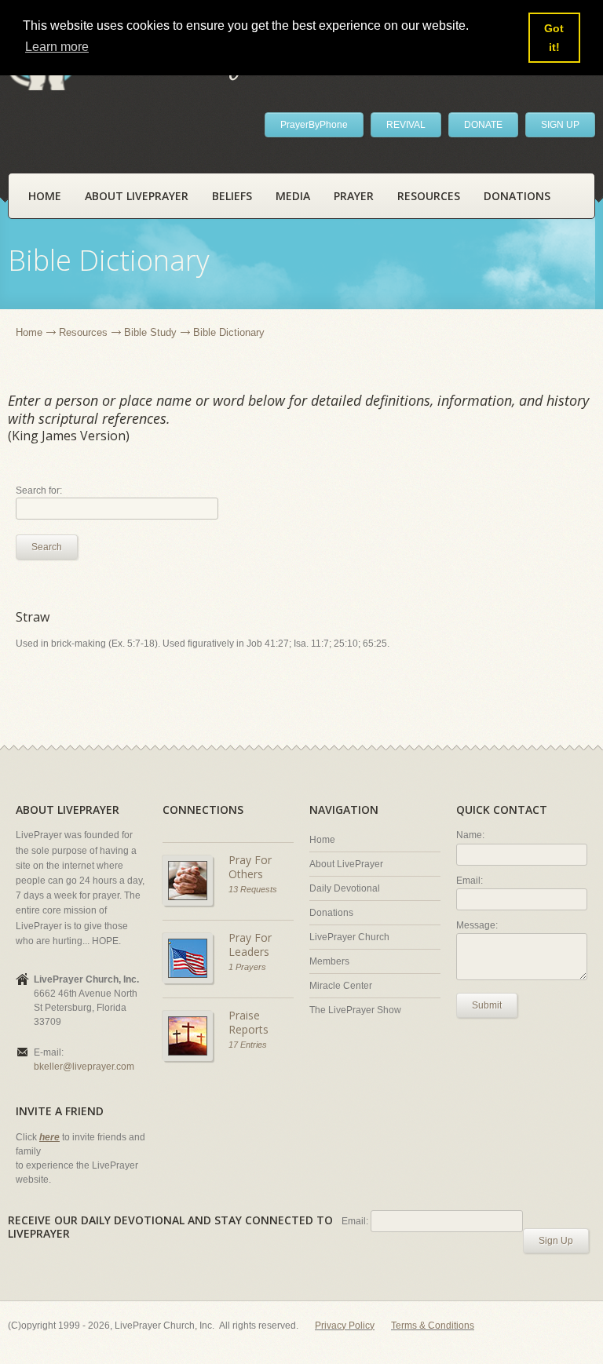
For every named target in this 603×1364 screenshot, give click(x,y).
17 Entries (247, 1044)
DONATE (483, 124)
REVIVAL (406, 124)
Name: (470, 835)
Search (46, 547)
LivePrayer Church (349, 937)
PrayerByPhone (314, 124)
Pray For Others (250, 866)
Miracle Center (340, 985)
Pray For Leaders (250, 944)
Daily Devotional (344, 888)
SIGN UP (560, 124)
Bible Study (150, 332)
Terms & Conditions (432, 1325)
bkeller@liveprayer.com (84, 1066)
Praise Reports (248, 1022)
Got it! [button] (554, 37)
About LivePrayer (136, 195)
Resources (428, 195)
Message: (477, 925)
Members (329, 961)
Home (44, 195)
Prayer (354, 195)
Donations (517, 195)
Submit (487, 1005)
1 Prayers (247, 967)
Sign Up (556, 1240)
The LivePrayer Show (355, 1010)
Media (293, 195)
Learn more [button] (57, 46)
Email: (469, 880)
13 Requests (252, 889)
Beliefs (232, 195)
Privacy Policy (345, 1325)
